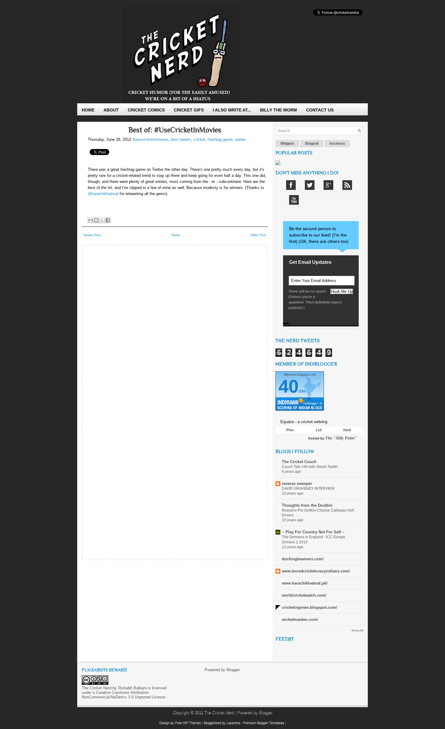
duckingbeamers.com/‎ (303, 559)
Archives (337, 143)
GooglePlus (328, 185)
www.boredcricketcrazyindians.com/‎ (316, 571)
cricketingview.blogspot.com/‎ (309, 607)
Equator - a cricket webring (303, 421)
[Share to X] (102, 220)
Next (347, 430)
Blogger (232, 670)
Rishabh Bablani (132, 688)
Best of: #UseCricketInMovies (174, 130)
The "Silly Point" (341, 438)
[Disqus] (175, 324)
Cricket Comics (146, 110)
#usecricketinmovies (150, 139)
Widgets (287, 143)
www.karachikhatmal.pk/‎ (305, 583)
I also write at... (232, 110)
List (318, 430)
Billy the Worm (278, 110)
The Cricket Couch (299, 461)
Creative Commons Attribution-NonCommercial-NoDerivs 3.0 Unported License (123, 694)
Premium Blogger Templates (263, 722)
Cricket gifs (189, 110)
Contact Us (320, 110)
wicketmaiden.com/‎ (300, 619)
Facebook (291, 185)
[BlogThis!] (96, 220)
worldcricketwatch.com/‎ (304, 595)
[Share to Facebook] (108, 220)
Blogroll (311, 143)
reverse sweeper (297, 483)
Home (88, 110)
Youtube (294, 200)
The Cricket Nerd (219, 712)
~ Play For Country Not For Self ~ (313, 532)
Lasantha (233, 722)
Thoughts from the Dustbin (307, 505)
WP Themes (192, 722)
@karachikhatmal (103, 193)
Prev (290, 430)
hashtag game (220, 139)
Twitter (310, 185)
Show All (357, 630)
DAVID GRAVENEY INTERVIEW (308, 488)
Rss (347, 185)
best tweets (181, 139)
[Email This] (90, 220)
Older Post (258, 235)
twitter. (240, 139)
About (111, 110)
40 (288, 386)
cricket (199, 139)
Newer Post (92, 235)
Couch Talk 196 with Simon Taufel (310, 467)
